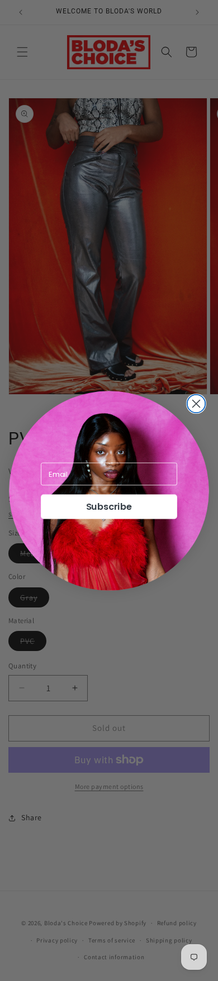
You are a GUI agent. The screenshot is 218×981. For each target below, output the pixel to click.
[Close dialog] (196, 403)
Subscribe (109, 506)
